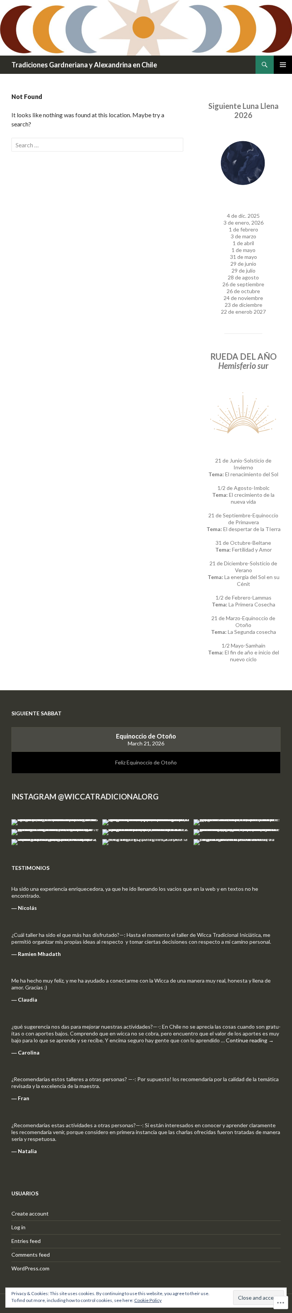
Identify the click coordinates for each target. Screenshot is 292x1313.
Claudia (27, 999)
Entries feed (26, 1241)
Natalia (27, 1151)
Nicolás (27, 908)
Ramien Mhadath (39, 954)
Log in (18, 1227)
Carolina (29, 1052)
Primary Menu (283, 65)
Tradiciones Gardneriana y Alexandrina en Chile (84, 65)
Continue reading (250, 1040)
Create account (30, 1213)
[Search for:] (97, 144)
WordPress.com (30, 1268)
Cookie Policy (148, 1300)
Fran (23, 1098)
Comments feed (30, 1254)
